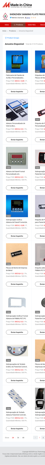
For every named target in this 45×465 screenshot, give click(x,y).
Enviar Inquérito (17, 91)
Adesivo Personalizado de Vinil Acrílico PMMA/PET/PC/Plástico (15, 126)
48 (23, 437)
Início (7, 25)
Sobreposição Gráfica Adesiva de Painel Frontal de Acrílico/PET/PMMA (16, 222)
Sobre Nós (32, 25)
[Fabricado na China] (17, 5)
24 (13, 438)
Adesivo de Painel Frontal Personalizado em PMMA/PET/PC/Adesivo (15, 174)
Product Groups (13, 38)
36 (18, 437)
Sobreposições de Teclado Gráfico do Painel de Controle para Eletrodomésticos (17, 366)
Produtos (19, 25)
